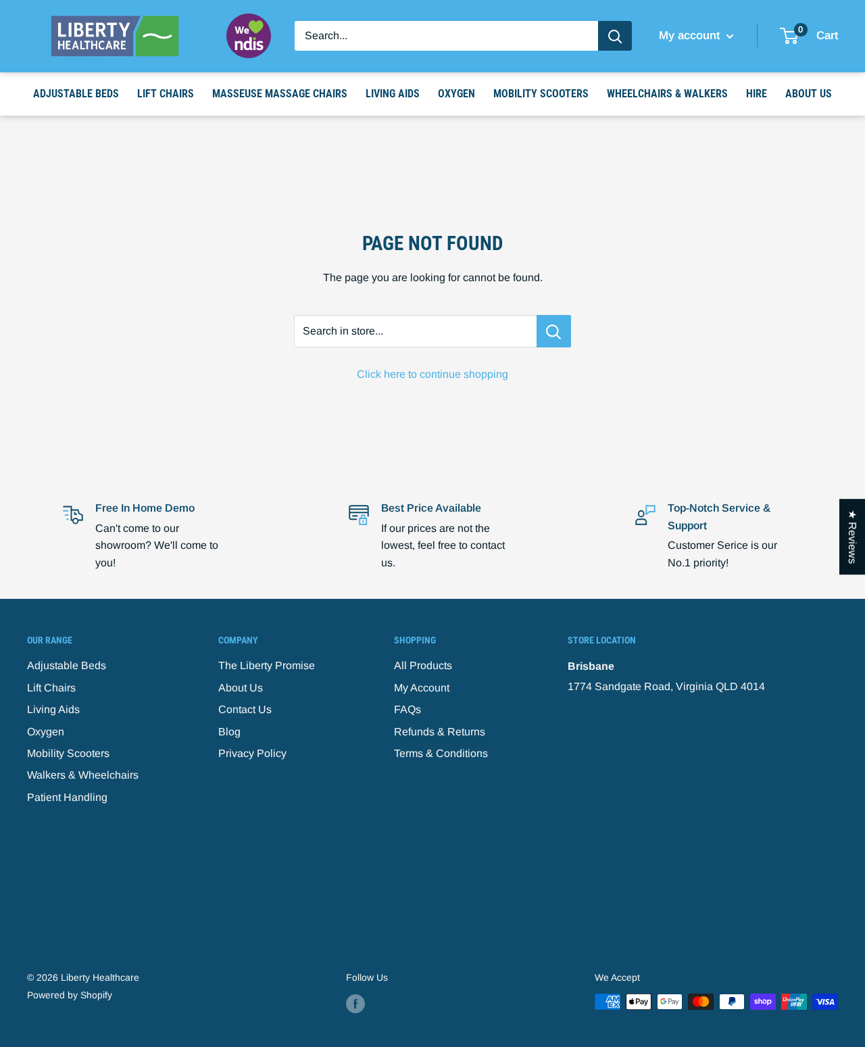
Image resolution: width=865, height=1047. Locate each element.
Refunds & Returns (439, 731)
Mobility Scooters (541, 93)
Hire (756, 93)
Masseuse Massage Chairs (279, 93)
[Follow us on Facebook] (355, 1003)
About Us (808, 93)
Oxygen (456, 93)
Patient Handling (67, 797)
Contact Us (245, 709)
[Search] (615, 36)
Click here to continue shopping (432, 374)
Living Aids (393, 93)
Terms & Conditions (441, 753)
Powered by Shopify (69, 995)
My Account (421, 687)
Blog (229, 731)
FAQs (407, 709)
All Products (423, 665)
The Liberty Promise (266, 665)
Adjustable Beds (76, 93)
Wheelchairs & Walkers (667, 93)
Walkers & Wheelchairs (83, 775)
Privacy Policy (252, 753)
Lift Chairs (165, 93)
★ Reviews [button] (852, 537)
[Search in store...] (554, 331)
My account (691, 35)
